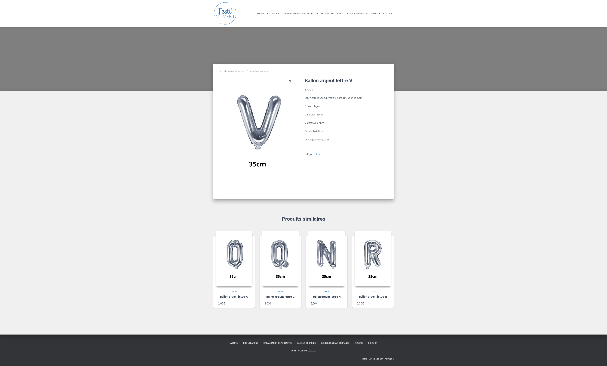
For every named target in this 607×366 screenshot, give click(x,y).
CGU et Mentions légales (303, 351)
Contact (387, 13)
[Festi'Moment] (225, 13)
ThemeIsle (388, 359)
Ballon (230, 71)
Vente (275, 13)
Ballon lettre (239, 71)
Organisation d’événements (297, 13)
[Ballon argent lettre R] (373, 258)
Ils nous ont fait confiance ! (351, 13)
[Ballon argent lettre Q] (280, 258)
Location (262, 13)
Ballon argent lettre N (327, 296)
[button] (290, 81)
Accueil (223, 71)
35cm (248, 71)
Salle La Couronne (324, 13)
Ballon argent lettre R (373, 296)
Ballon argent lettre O (234, 296)
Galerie (375, 13)
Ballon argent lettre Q (280, 296)
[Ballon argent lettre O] (234, 258)
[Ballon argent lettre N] (326, 258)
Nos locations (250, 343)
